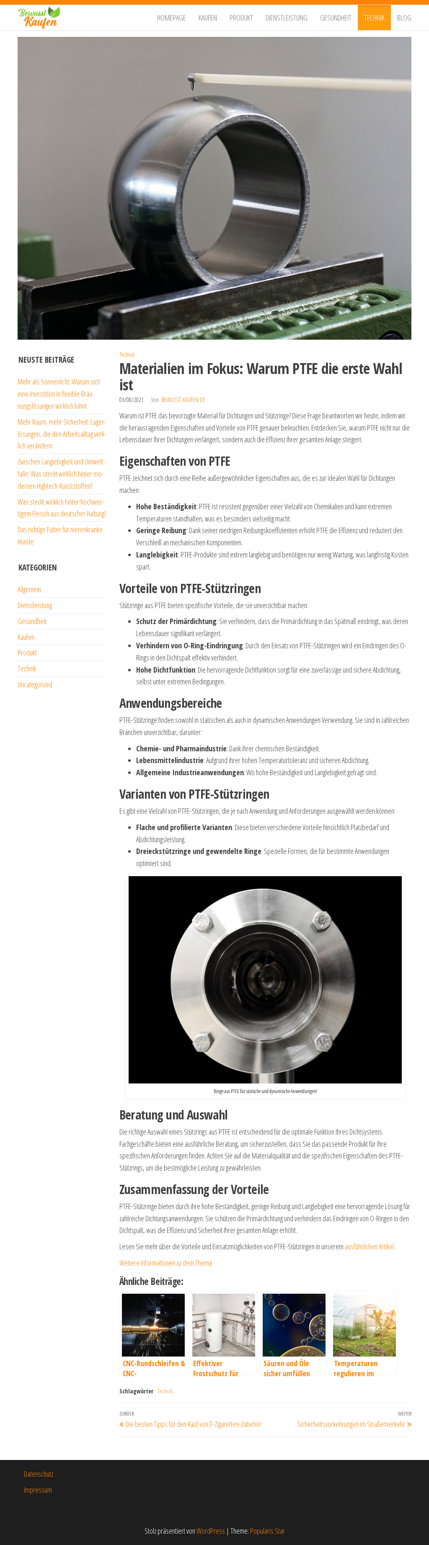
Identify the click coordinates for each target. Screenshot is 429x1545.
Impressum (38, 1490)
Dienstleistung (287, 18)
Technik (374, 18)
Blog (404, 18)
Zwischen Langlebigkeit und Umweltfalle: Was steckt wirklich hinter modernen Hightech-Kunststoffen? (61, 474)
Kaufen (208, 18)
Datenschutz (38, 1474)
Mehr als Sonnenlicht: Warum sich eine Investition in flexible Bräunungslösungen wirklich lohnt (59, 394)
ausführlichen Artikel (369, 1246)
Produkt (241, 18)
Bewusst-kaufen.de (183, 400)
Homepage (171, 18)
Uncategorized (35, 684)
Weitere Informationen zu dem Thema (165, 1263)
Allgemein (29, 589)
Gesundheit (335, 18)
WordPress (210, 1531)
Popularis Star (267, 1531)
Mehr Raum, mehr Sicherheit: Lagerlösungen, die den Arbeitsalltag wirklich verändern (62, 434)
